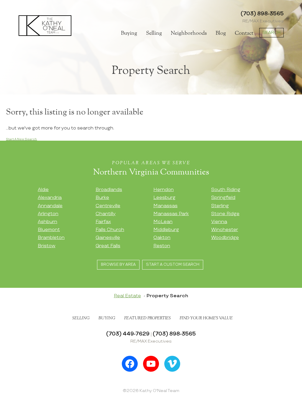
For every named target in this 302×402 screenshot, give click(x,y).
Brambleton (51, 237)
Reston (161, 246)
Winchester (224, 229)
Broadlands (109, 189)
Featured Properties (147, 318)
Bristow (46, 246)
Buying (129, 33)
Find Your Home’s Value (206, 318)
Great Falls (108, 246)
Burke (102, 197)
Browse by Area (118, 264)
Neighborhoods (189, 33)
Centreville (108, 206)
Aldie (43, 189)
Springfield (223, 197)
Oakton (161, 237)
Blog (221, 33)
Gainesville (108, 237)
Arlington (48, 214)
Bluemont (49, 229)
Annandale (50, 206)
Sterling (220, 206)
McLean (163, 222)
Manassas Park (171, 214)
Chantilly (106, 214)
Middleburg (166, 229)
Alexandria (50, 197)
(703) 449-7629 (128, 334)
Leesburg (164, 197)
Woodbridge (225, 237)
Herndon (163, 189)
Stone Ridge (225, 214)
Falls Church (110, 229)
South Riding (225, 189)
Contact (244, 33)
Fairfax (103, 222)
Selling (154, 33)
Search (271, 32)
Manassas (165, 206)
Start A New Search (21, 139)
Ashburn (47, 222)
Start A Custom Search (172, 264)
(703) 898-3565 (262, 14)
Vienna (219, 222)
